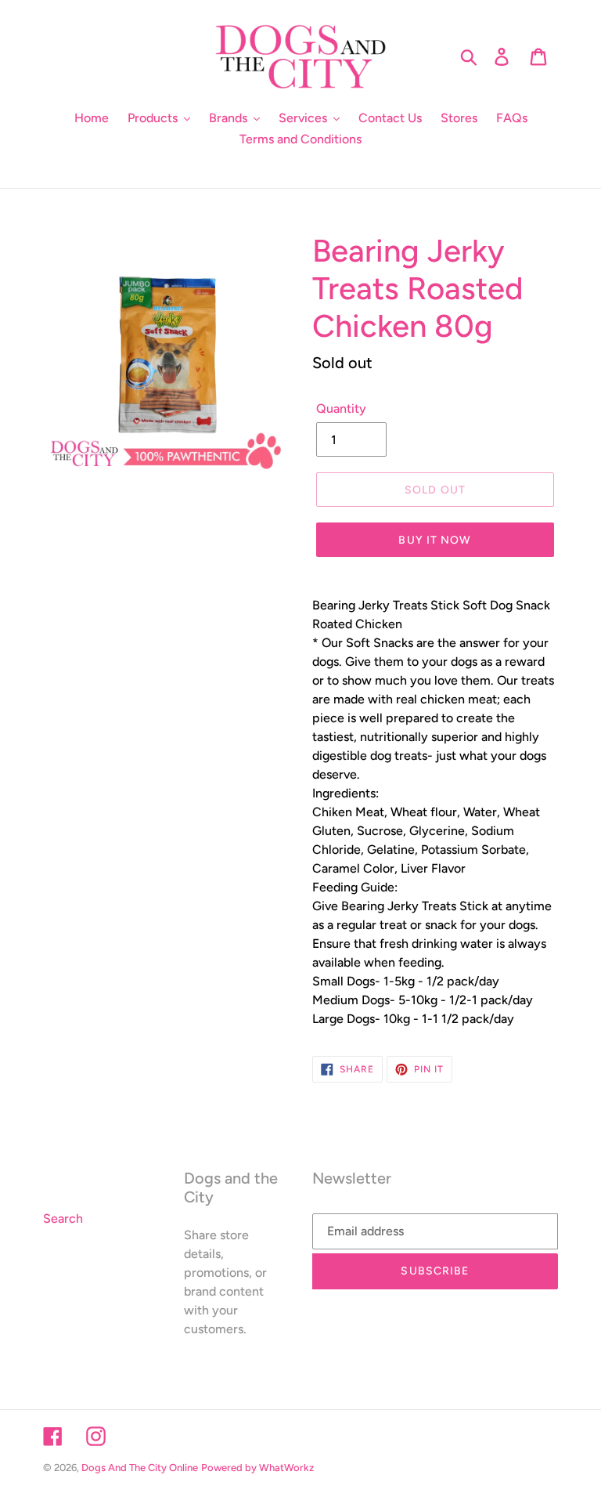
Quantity (341, 408)
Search (63, 1218)
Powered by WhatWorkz (257, 1467)
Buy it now (434, 540)
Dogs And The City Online (139, 1467)
